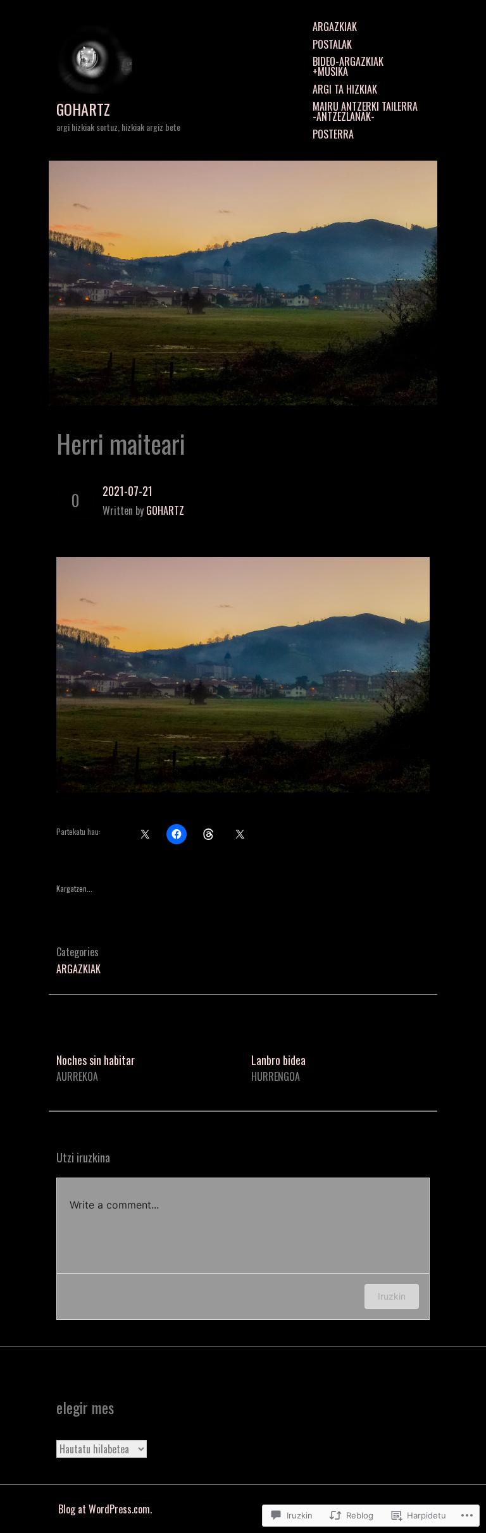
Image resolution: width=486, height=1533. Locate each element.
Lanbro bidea (278, 1068)
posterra (333, 134)
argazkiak (335, 26)
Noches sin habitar (95, 1068)
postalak (332, 44)
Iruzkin (392, 1296)
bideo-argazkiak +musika (348, 66)
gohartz (165, 510)
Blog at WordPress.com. (105, 1509)
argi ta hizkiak (345, 89)
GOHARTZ (83, 109)
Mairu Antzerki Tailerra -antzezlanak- (365, 111)
